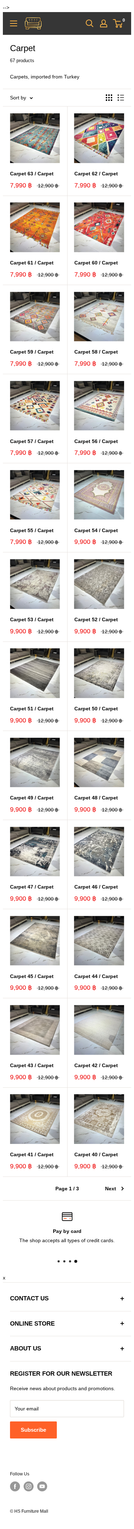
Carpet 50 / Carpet (96, 708)
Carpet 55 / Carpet (32, 530)
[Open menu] (13, 23)
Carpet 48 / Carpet (96, 798)
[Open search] (90, 23)
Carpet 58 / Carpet (96, 352)
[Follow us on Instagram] (29, 1486)
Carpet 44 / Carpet (96, 976)
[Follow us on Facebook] (15, 1486)
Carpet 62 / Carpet (96, 173)
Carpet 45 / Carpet (32, 976)
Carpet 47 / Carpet (32, 887)
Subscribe (33, 1430)
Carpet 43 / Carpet (32, 1065)
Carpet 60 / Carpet (96, 263)
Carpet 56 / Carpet (96, 441)
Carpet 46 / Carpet (96, 887)
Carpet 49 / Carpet (32, 798)
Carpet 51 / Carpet (32, 708)
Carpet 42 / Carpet (96, 1065)
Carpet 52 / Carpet (96, 619)
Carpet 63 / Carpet (32, 173)
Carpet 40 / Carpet (96, 1154)
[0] (118, 23)
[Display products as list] (121, 97)
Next (110, 1188)
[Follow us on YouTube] (42, 1486)
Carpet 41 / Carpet (32, 1154)
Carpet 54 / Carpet (96, 530)
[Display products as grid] (109, 97)
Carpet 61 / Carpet (32, 263)
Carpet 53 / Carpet (32, 619)
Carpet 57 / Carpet (32, 441)
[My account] (103, 23)
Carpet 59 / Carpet (32, 352)
